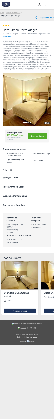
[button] (25, 122)
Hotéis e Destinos (13, 12)
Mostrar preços (20, 311)
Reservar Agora (37, 136)
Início (2, 12)
